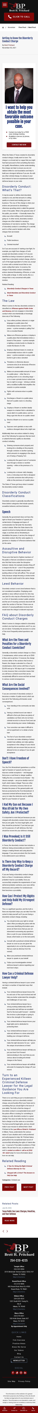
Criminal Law (15, 1180)
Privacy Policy (24, 1381)
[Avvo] (17, 1372)
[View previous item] (3, 1231)
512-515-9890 (19, 1284)
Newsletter (19, 1361)
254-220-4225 (19, 1260)
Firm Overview (19, 1340)
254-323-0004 (19, 1269)
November (11, 27)
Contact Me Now (19, 145)
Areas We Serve (19, 1347)
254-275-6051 (19, 1316)
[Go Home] (3, 27)
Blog (19, 1354)
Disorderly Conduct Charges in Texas (20, 289)
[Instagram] (21, 1372)
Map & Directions (19, 1277)
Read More (10, 1221)
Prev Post (9, 1187)
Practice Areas (19, 1343)
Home (19, 1337)
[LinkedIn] (25, 1372)
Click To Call (21, 16)
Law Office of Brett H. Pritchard (24, 1129)
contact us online (13, 1150)
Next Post (28, 1187)
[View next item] (7, 1231)
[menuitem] (19, 1336)
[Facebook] (13, 1372)
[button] (5, 5)
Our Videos (19, 1350)
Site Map (11, 1381)
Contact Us (19, 1357)
